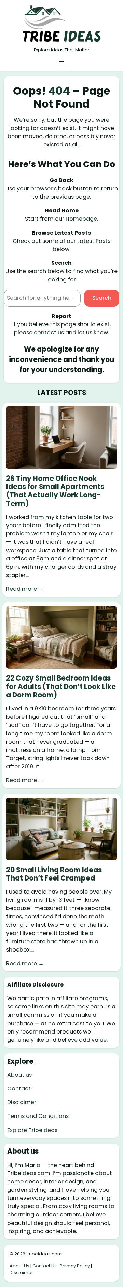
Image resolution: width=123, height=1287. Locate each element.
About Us (19, 1266)
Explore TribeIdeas (32, 1130)
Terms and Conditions (38, 1116)
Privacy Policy (75, 1266)
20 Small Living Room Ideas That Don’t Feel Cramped (54, 874)
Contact (19, 1089)
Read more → (25, 589)
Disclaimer (21, 1102)
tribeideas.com (45, 1254)
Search (101, 298)
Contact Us (44, 1266)
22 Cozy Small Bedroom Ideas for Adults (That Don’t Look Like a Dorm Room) (61, 686)
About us (19, 1075)
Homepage (81, 219)
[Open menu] (61, 63)
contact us (49, 332)
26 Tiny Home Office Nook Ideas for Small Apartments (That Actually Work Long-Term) (55, 491)
